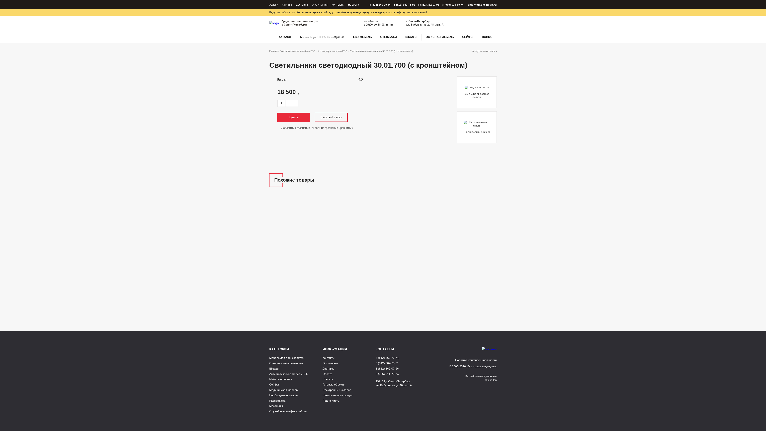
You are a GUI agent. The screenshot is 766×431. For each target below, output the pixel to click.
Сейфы (467, 37)
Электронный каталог (337, 389)
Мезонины (276, 405)
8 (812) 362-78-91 (404, 4)
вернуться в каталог (483, 51)
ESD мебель (362, 37)
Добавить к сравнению (296, 127)
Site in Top (491, 380)
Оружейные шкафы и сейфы (288, 411)
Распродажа (277, 400)
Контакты (338, 4)
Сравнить (345, 127)
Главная (274, 51)
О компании (320, 4)
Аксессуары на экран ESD (332, 51)
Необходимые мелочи (283, 395)
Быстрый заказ (331, 117)
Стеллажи (388, 37)
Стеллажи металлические (286, 363)
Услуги (273, 4)
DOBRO (487, 37)
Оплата (287, 4)
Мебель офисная (280, 379)
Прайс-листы (331, 400)
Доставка (302, 4)
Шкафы (411, 37)
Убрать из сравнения (324, 127)
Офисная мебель (440, 37)
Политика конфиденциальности (476, 360)
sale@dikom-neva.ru (482, 4)
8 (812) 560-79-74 (380, 4)
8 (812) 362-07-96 (428, 4)
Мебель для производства (322, 37)
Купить (294, 117)
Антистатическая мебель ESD (298, 51)
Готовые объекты (334, 384)
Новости (353, 4)
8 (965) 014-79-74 (452, 4)
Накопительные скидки (477, 132)
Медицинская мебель (283, 389)
